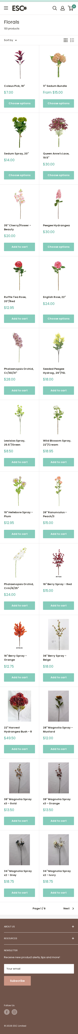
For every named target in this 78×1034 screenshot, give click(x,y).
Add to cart (20, 247)
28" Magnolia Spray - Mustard (58, 729)
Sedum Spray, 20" (16, 153)
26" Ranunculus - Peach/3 (55, 514)
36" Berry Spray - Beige (54, 658)
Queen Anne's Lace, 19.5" (56, 155)
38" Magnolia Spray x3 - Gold (18, 801)
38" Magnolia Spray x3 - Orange (57, 801)
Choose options (19, 103)
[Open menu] (6, 8)
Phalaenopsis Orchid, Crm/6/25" (19, 586)
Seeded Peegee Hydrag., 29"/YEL (54, 371)
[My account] (63, 8)
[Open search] (55, 8)
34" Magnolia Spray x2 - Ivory (57, 873)
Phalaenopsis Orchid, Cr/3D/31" (19, 371)
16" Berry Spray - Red (57, 584)
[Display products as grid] (65, 40)
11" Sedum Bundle (55, 86)
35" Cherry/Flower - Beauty (17, 227)
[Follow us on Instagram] (14, 1012)
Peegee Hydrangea (56, 225)
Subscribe (17, 981)
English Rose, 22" (54, 297)
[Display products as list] (72, 40)
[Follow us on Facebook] (7, 1012)
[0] (70, 8)
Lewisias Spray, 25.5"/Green (14, 443)
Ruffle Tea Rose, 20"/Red (15, 299)
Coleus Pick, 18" (14, 86)
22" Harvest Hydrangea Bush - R (18, 729)
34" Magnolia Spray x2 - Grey (18, 873)
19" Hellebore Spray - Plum (18, 514)
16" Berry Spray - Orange (15, 658)
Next (66, 908)
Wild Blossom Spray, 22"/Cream (57, 443)
